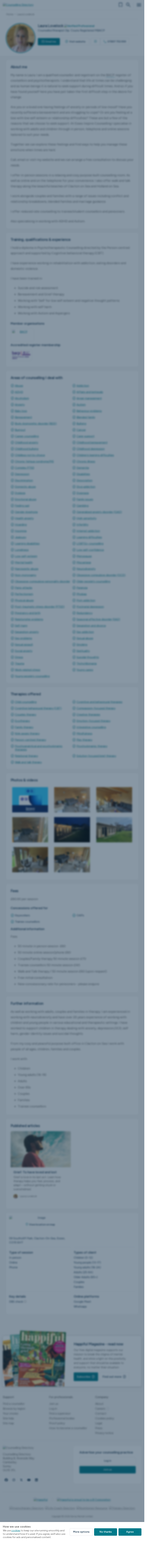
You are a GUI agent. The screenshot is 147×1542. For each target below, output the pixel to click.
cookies (15, 1530)
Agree (130, 1531)
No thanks (105, 1531)
